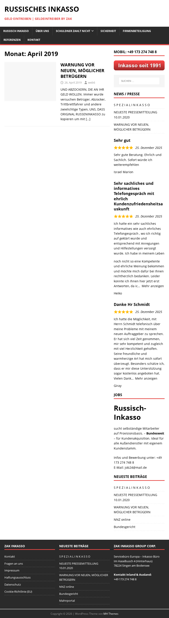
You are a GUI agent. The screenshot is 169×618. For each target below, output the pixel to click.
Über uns (42, 31)
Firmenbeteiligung (137, 31)
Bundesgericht (124, 527)
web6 (91, 82)
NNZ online (122, 519)
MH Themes (110, 614)
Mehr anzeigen (153, 286)
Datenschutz (12, 584)
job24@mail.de (136, 467)
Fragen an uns (13, 564)
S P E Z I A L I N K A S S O (132, 105)
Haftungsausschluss (17, 577)
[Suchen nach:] (139, 81)
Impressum (11, 570)
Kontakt (34, 40)
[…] (88, 119)
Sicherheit (108, 31)
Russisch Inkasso (16, 31)
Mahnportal (67, 601)
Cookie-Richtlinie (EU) (18, 592)
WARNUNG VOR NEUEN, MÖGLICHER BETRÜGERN (82, 70)
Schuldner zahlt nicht (73, 31)
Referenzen (12, 40)
